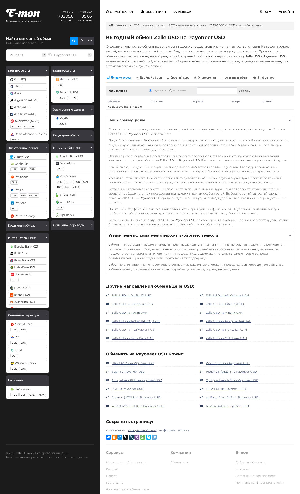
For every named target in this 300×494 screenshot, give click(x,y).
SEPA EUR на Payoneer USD (226, 389)
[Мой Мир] (119, 437)
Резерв (235, 101)
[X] (125, 437)
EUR (32, 169)
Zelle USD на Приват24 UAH (226, 330)
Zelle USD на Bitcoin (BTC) (225, 304)
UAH (60, 168)
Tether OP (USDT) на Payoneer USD (231, 372)
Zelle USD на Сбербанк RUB (132, 304)
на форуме (167, 430)
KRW (41, 394)
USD (14, 169)
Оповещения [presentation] (207, 77)
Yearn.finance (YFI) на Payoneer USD (138, 406)
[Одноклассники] (114, 437)
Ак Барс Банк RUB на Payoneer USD (232, 397)
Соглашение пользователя (256, 475)
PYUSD (33, 195)
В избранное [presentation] (265, 77)
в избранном (115, 430)
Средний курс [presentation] (179, 77)
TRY (59, 186)
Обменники (156, 11)
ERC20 (16, 139)
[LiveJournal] (131, 437)
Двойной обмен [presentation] (151, 77)
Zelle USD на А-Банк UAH (224, 312)
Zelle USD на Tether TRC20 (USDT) (136, 321)
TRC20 (72, 97)
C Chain (29, 126)
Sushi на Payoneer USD (128, 372)
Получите (179, 90)
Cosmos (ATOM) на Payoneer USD (136, 397)
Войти (288, 11)
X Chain (16, 126)
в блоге (183, 430)
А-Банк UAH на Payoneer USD (227, 406)
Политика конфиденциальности (260, 482)
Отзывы (267, 101)
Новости (112, 475)
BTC (59, 84)
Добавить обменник (251, 462)
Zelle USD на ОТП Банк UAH (226, 338)
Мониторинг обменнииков (126, 462)
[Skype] (148, 437)
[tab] (119, 78)
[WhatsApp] (142, 437)
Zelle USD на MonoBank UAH (133, 338)
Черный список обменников (127, 489)
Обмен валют (121, 11)
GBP (23, 394)
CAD (32, 394)
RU (266, 11)
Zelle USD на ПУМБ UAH (129, 312)
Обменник (114, 101)
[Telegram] (154, 437)
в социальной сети (142, 430)
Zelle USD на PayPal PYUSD (132, 295)
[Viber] (136, 437)
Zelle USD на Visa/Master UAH (227, 295)
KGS (67, 186)
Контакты (242, 469)
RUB (23, 169)
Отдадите (159, 90)
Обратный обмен (236, 78)
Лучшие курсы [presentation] (121, 77)
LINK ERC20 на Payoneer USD (133, 363)
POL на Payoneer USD (127, 389)
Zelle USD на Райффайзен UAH (228, 321)
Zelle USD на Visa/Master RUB (133, 330)
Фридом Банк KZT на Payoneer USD (232, 380)
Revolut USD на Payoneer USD (228, 363)
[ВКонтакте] (108, 437)
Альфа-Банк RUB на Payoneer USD (137, 380)
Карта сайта (114, 482)
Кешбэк (184, 11)
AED (76, 186)
